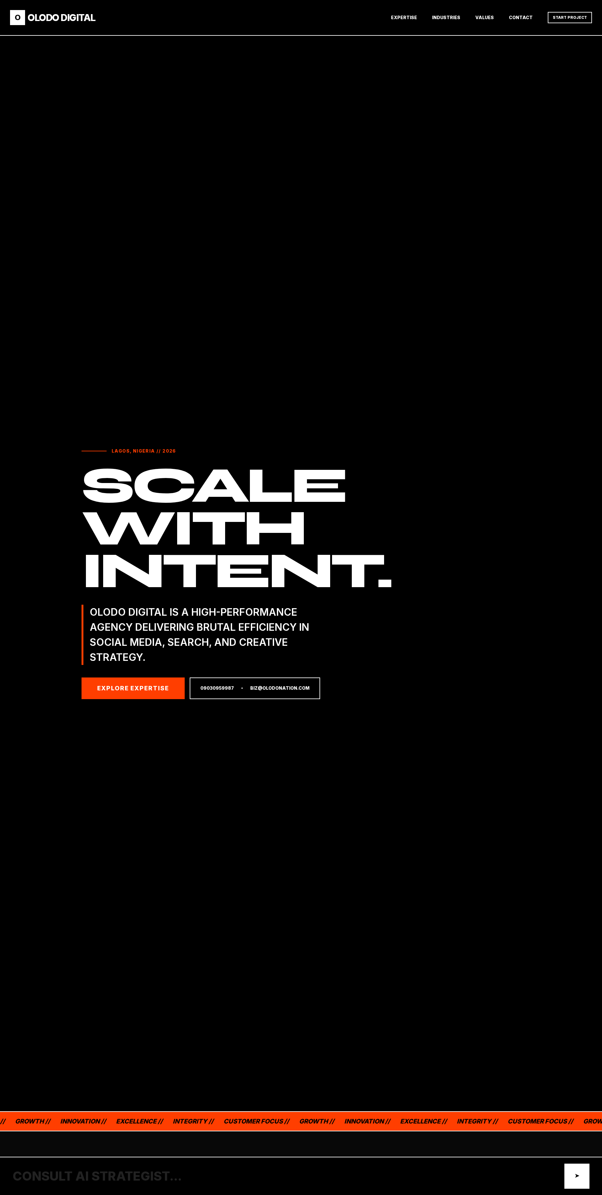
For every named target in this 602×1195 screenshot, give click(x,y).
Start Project (570, 17)
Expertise (404, 17)
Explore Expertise (133, 688)
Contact (521, 17)
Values (484, 17)
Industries (446, 17)
